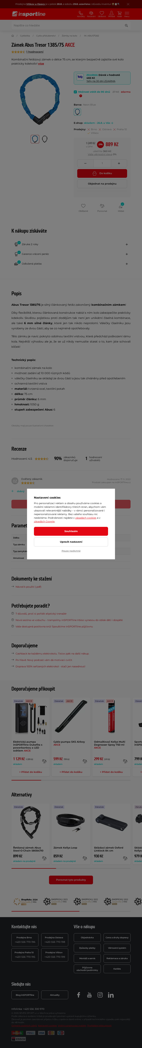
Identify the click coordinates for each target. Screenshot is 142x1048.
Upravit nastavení (71, 541)
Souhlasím (71, 531)
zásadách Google (44, 521)
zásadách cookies (85, 517)
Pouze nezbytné (71, 550)
